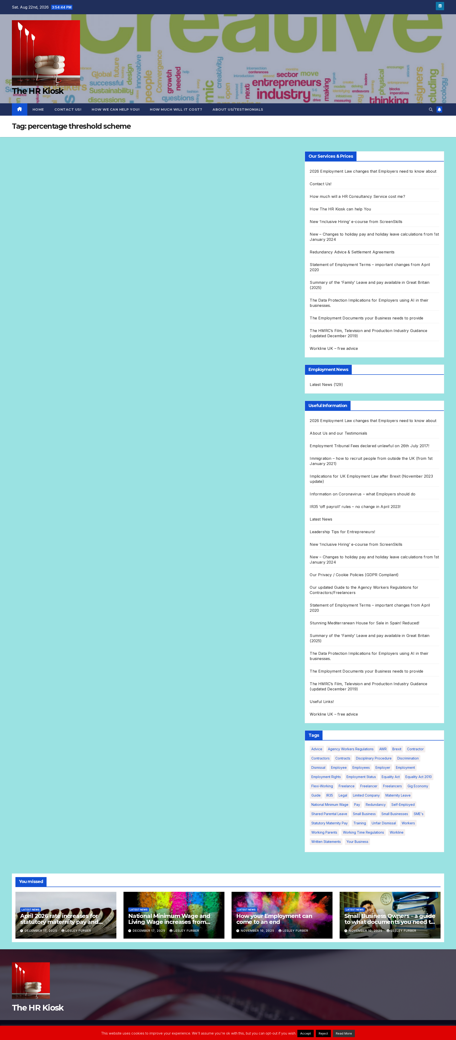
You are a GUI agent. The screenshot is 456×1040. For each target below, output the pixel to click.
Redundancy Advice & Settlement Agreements (352, 252)
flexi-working (322, 786)
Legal (343, 795)
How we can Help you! (115, 109)
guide (316, 795)
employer (382, 767)
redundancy (376, 805)
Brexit (396, 749)
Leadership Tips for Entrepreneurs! (342, 531)
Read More (344, 1033)
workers (408, 823)
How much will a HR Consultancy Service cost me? (357, 196)
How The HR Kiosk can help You (340, 209)
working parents (324, 832)
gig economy (418, 786)
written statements (326, 842)
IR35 (329, 795)
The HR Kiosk (38, 91)
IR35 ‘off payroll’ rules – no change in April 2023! (355, 506)
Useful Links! (322, 701)
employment (405, 767)
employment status (361, 777)
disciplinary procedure (374, 758)
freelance (347, 786)
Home (38, 109)
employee (339, 767)
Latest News (321, 384)
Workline (397, 832)
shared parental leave (329, 814)
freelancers (392, 786)
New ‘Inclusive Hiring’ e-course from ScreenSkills (356, 221)
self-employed (403, 805)
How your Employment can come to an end (274, 918)
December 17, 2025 (41, 930)
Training (359, 823)
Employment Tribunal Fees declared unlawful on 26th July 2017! (369, 445)
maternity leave (398, 795)
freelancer (368, 786)
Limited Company (366, 795)
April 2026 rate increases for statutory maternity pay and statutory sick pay (59, 921)
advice (316, 749)
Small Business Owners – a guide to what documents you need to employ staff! (389, 921)
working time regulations (363, 832)
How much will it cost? (176, 109)
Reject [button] (323, 1033)
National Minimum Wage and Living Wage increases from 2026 (169, 921)
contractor (415, 749)
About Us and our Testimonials (338, 433)
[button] (431, 109)
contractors (320, 758)
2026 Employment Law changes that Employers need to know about (373, 171)
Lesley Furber (78, 930)
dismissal (318, 767)
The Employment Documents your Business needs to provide (366, 318)
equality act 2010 (418, 777)
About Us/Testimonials (238, 109)
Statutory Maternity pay (329, 823)
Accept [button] (305, 1033)
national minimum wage (329, 805)
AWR (383, 749)
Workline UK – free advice (334, 348)
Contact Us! (67, 109)
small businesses (394, 814)
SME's (418, 814)
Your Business (357, 842)
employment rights (326, 777)
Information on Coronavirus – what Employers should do (362, 494)
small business (364, 814)
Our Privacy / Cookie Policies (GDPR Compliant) (354, 574)
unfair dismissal (384, 823)
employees (361, 767)
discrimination (408, 758)
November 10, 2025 (258, 930)
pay (357, 805)
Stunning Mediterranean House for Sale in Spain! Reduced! (364, 623)
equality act (391, 777)
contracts (342, 758)
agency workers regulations (351, 749)
